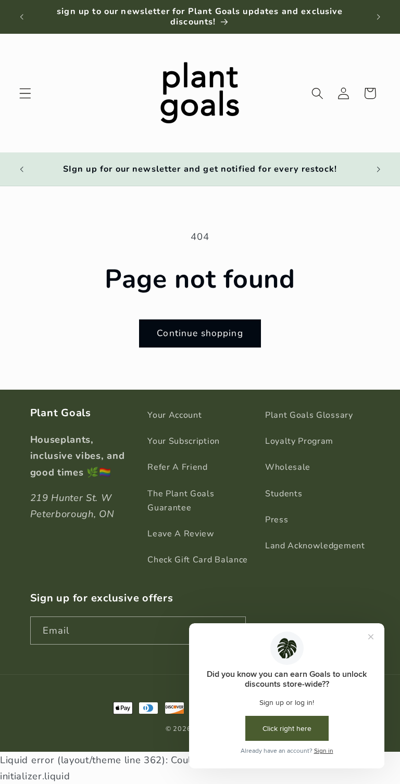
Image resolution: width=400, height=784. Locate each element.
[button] (25, 93)
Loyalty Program (299, 441)
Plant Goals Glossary (309, 415)
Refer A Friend (177, 467)
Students (284, 493)
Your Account (174, 415)
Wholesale (287, 467)
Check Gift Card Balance (197, 559)
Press (276, 519)
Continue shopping (200, 333)
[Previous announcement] (21, 16)
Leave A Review (181, 533)
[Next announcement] (378, 16)
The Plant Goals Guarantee (180, 500)
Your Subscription (183, 441)
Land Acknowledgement (315, 545)
